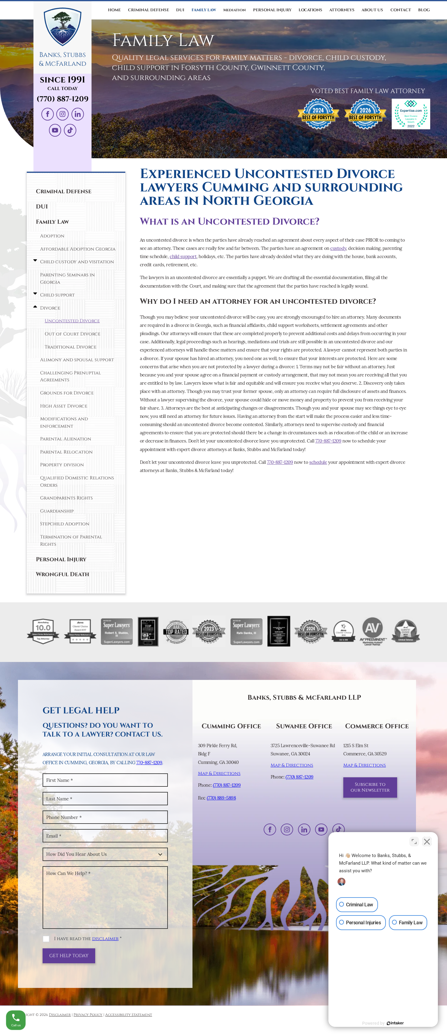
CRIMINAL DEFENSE (148, 10)
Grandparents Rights (66, 498)
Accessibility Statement (128, 1015)
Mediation (234, 10)
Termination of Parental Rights (71, 540)
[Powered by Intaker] (395, 1023)
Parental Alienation (65, 439)
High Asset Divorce (63, 406)
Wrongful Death (62, 574)
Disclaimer (60, 1015)
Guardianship (57, 511)
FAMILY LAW (204, 10)
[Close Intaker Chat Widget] (427, 841)
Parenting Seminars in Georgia (67, 278)
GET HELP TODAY (68, 956)
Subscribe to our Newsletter (370, 787)
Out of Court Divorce (72, 334)
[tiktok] (70, 130)
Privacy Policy (88, 1015)
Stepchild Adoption (64, 524)
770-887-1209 (328, 441)
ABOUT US (372, 10)
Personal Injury (61, 559)
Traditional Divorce (70, 347)
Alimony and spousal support (77, 360)
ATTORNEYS (342, 10)
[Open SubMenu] (33, 260)
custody (338, 248)
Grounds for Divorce (67, 393)
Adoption (52, 236)
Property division (62, 465)
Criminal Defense (64, 191)
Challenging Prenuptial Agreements (70, 376)
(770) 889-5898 (221, 798)
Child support (57, 295)
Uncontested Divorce (72, 321)
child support (183, 256)
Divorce (50, 308)
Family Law (52, 222)
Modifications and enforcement (64, 422)
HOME (114, 10)
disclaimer (105, 939)
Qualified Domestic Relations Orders (77, 481)
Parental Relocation (66, 452)
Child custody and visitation (77, 262)
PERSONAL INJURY (272, 10)
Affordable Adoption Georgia (78, 249)
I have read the (88, 939)
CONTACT (400, 10)
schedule (318, 462)
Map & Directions (219, 773)
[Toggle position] (414, 841)
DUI (180, 10)
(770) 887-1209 (62, 99)
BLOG (424, 10)
